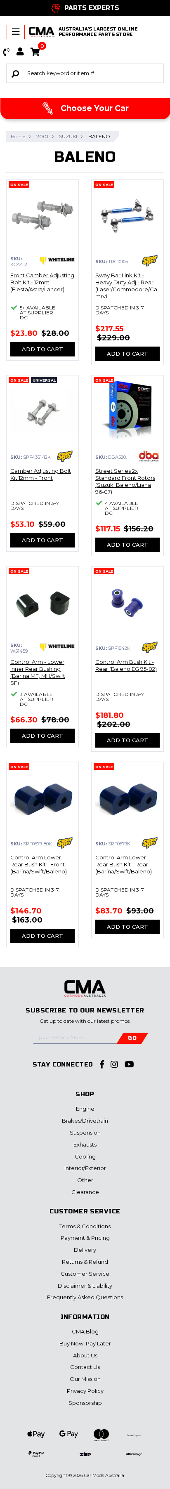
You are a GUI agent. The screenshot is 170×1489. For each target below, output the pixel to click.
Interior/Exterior (85, 1168)
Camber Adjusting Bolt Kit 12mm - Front (40, 474)
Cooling (85, 1156)
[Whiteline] (57, 261)
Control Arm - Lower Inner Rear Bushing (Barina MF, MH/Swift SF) (37, 672)
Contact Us (85, 1367)
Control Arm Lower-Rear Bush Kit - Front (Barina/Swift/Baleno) (38, 864)
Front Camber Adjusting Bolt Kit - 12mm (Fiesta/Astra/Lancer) (42, 282)
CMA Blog (85, 1331)
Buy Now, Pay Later (85, 1343)
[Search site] (15, 73)
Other (85, 1180)
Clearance (85, 1192)
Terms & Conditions (85, 1226)
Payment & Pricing (85, 1237)
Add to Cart (42, 349)
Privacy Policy (85, 1391)
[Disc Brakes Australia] (149, 456)
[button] (6, 52)
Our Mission (85, 1379)
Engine (85, 1108)
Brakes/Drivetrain (85, 1120)
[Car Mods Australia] (41, 32)
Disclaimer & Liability (85, 1285)
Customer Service (85, 1273)
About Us (85, 1355)
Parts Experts (91, 8)
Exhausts (85, 1144)
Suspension (85, 1132)
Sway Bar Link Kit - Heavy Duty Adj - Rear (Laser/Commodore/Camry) (126, 286)
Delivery (85, 1249)
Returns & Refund (85, 1261)
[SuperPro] (150, 261)
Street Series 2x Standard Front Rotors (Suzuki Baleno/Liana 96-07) (125, 481)
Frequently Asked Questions (85, 1297)
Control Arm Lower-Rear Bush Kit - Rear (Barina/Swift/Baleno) (123, 864)
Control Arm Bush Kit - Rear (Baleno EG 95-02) (126, 665)
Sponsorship (85, 1402)
